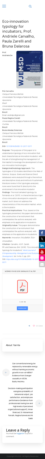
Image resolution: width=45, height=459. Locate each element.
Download (22, 308)
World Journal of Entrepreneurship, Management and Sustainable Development (21, 253)
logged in (20, 433)
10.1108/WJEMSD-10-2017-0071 (19, 146)
